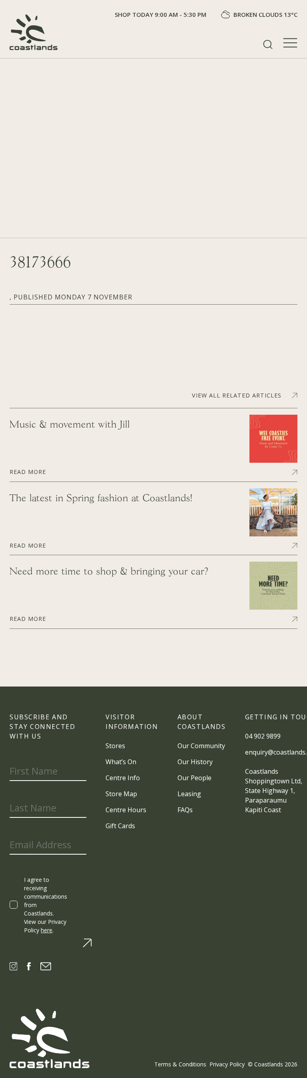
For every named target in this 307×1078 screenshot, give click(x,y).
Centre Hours (126, 809)
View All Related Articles (236, 395)
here (46, 930)
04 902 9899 (263, 736)
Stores (115, 745)
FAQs (185, 809)
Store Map (121, 793)
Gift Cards (120, 825)
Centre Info (123, 777)
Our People (194, 777)
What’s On (121, 761)
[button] (267, 44)
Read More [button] (28, 471)
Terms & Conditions (180, 1064)
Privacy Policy (227, 1064)
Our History (195, 761)
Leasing (189, 793)
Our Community (201, 745)
